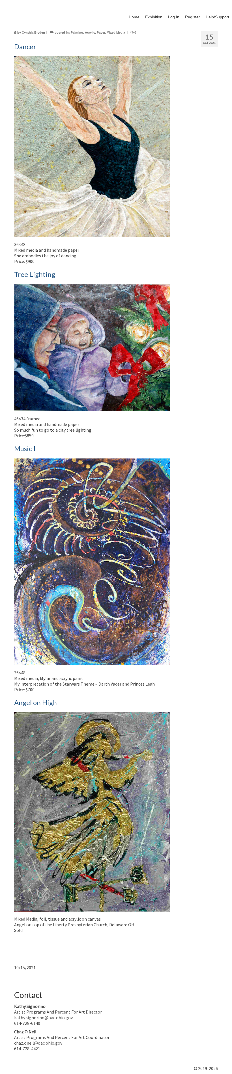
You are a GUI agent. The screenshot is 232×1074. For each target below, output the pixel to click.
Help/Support (217, 17)
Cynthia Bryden (33, 32)
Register (192, 17)
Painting (77, 32)
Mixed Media (116, 32)
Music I (25, 448)
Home (134, 17)
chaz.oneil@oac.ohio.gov (38, 1043)
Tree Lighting (34, 274)
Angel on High (35, 702)
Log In (173, 17)
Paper (101, 32)
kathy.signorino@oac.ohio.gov (43, 1017)
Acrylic (90, 32)
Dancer (25, 46)
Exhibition (153, 17)
